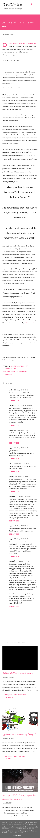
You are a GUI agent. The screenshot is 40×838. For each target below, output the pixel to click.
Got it (25, 836)
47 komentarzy (19, 756)
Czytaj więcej (7, 697)
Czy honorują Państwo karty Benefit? (18, 734)
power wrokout (21, 366)
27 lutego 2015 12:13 (24, 496)
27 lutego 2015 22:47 (21, 539)
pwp (25, 372)
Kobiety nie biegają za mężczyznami (17, 672)
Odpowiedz (14, 400)
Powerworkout (9, 369)
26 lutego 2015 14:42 (21, 430)
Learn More (17, 836)
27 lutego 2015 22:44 (21, 526)
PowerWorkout (12, 4)
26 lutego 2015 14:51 (22, 463)
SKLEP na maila (29, 323)
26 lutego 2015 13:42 (21, 390)
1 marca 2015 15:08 (23, 561)
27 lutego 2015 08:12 (23, 476)
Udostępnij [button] (7, 375)
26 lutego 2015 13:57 (25, 405)
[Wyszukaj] (31, 3)
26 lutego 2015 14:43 (21, 448)
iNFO (12, 366)
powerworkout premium (12, 372)
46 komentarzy (19, 695)
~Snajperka (12, 405)
